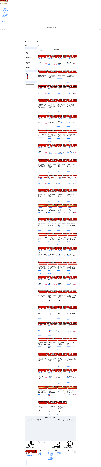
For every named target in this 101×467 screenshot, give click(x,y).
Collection (27, 47)
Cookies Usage (59, 452)
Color (26, 71)
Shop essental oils (5, 14)
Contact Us (3, 18)
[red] (27, 76)
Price (26, 81)
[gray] (27, 77)
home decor (29, 57)
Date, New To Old (56, 49)
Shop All (4, 7)
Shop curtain (4, 13)
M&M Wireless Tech (56, 461)
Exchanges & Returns (60, 451)
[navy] (27, 74)
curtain (29, 52)
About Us (3, 16)
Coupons (3, 21)
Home (3, 4)
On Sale (29, 49)
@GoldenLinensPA (29, 455)
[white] (27, 73)
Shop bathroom (5, 9)
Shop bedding (5, 12)
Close (26, 45)
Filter (38, 45)
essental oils (29, 62)
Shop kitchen (4, 11)
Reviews (3, 19)
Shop (2, 6)
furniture (29, 67)
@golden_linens (29, 454)
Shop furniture (5, 15)
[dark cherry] (27, 78)
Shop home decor (5, 10)
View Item (40, 58)
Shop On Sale (5, 8)
